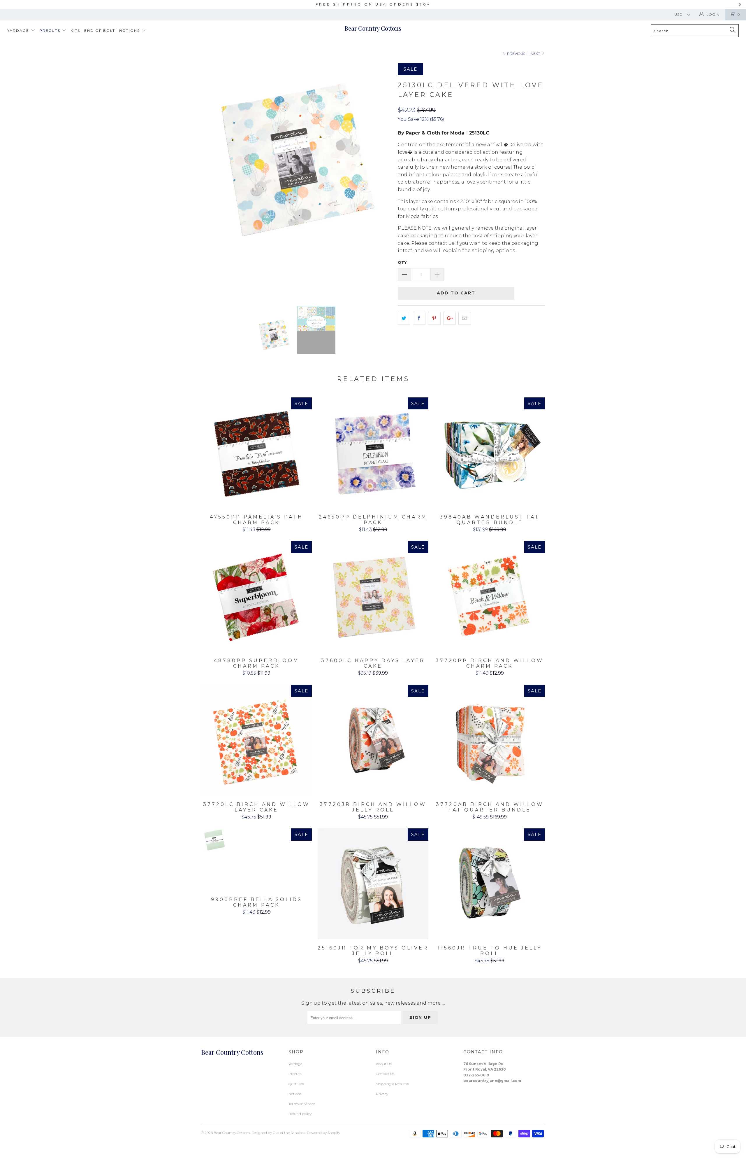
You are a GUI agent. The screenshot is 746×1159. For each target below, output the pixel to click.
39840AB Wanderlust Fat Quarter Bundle (489, 452)
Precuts (50, 30)
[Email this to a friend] (464, 318)
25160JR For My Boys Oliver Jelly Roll (373, 883)
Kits (75, 30)
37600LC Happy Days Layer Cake (373, 596)
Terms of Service (301, 1104)
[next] (381, 179)
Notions (130, 30)
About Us (383, 1064)
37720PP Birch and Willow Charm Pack (489, 596)
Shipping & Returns (392, 1084)
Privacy (382, 1094)
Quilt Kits (296, 1084)
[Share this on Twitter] (404, 318)
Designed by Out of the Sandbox (278, 1132)
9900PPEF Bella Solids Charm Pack (256, 859)
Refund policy (300, 1113)
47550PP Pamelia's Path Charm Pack (256, 452)
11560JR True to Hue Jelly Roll (489, 883)
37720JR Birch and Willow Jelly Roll (373, 740)
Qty (402, 262)
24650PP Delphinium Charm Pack (373, 452)
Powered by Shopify (323, 1132)
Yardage (19, 30)
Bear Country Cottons (373, 28)
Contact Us (385, 1073)
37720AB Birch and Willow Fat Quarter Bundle (489, 740)
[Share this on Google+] (449, 318)
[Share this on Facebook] (419, 318)
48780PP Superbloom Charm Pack (256, 596)
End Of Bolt (99, 30)
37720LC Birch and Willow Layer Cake (256, 740)
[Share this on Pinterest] (434, 318)
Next (536, 53)
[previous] (211, 179)
